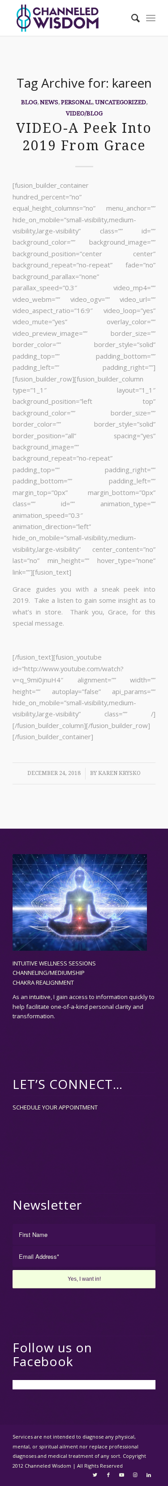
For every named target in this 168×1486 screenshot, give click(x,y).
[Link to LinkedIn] (148, 1475)
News (49, 102)
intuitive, (41, 997)
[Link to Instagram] (135, 1475)
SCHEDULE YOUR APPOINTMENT (55, 1107)
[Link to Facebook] (108, 1475)
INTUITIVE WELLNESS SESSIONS (54, 963)
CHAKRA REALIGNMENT (43, 982)
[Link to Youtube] (122, 1475)
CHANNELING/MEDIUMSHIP (49, 973)
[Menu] (150, 18)
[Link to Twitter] (95, 1475)
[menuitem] (131, 18)
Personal (76, 102)
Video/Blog (84, 113)
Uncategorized (120, 102)
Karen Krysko (119, 773)
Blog (29, 102)
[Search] (131, 18)
